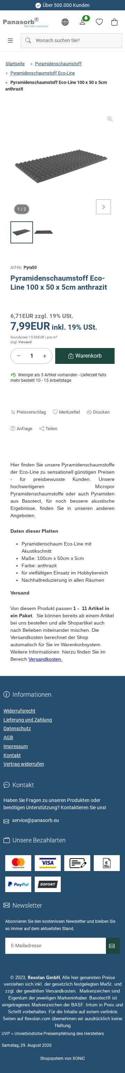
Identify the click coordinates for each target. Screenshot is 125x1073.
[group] (62, 166)
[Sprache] (65, 22)
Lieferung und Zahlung (27, 720)
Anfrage (24, 428)
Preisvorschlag (31, 412)
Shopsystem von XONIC (62, 1058)
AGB (8, 737)
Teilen (51, 428)
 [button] (103, 207)
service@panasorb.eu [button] (35, 820)
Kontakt (12, 755)
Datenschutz (17, 728)
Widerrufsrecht (19, 711)
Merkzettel (69, 412)
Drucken (101, 412)
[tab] (13, 458)
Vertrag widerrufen (23, 764)
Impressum (15, 746)
